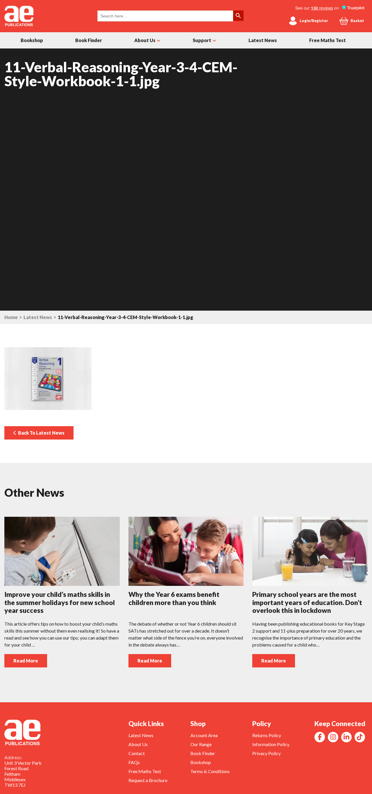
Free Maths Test (327, 40)
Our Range (201, 744)
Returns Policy (266, 735)
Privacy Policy (266, 753)
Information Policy (270, 744)
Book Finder (88, 40)
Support (202, 40)
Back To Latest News (40, 432)
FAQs (134, 762)
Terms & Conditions (210, 771)
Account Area (204, 735)
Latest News (262, 40)
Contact (136, 753)
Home (11, 317)
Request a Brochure (147, 780)
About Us (144, 40)
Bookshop (32, 40)
